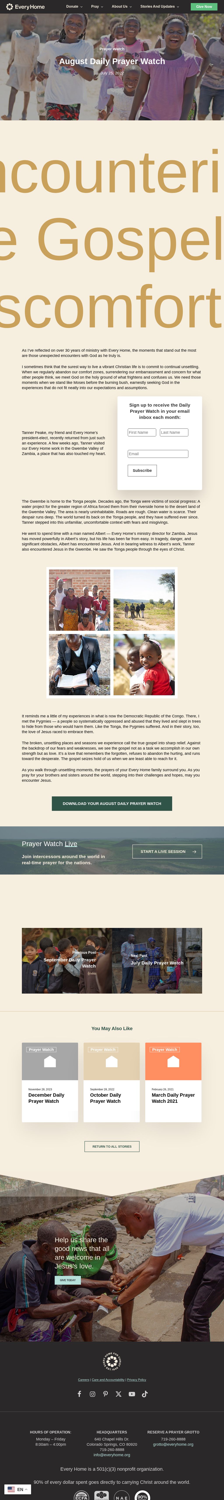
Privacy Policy (136, 1379)
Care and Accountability (108, 1379)
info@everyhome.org (112, 1455)
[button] (112, 803)
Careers (83, 1379)
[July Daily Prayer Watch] (157, 961)
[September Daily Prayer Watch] (67, 961)
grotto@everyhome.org (173, 1444)
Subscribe (142, 470)
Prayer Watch (112, 49)
